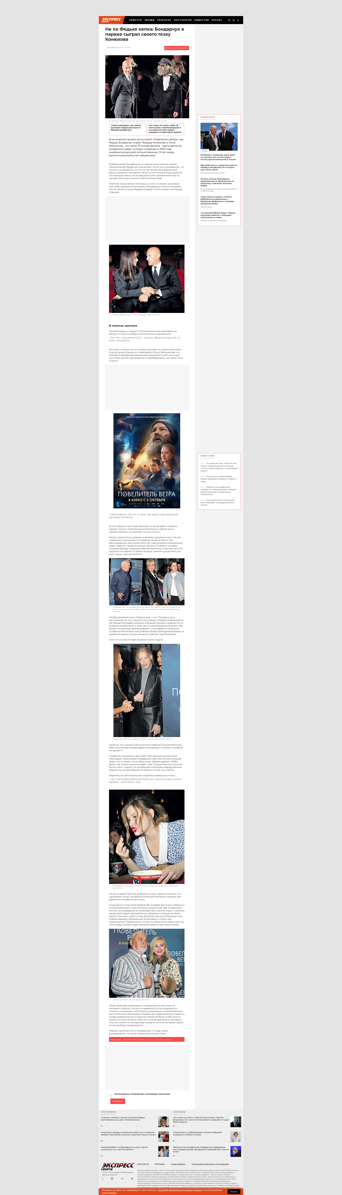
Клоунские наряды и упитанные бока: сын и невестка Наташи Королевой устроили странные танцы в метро (128, 1133)
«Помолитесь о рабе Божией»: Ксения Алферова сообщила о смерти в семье (197, 1133)
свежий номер (130, 1040)
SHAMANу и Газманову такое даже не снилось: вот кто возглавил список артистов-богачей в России (218, 157)
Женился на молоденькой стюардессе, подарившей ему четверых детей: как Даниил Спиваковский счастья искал (201, 1149)
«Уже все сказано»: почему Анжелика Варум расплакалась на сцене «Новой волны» (123, 1118)
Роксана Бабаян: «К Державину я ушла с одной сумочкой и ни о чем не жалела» (124, 1148)
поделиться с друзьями (177, 48)
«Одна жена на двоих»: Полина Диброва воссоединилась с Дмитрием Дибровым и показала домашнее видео (217, 200)
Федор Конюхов (164, 1040)
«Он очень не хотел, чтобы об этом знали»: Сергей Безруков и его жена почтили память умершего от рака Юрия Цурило (165, 128)
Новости (135, 20)
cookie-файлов (109, 1193)
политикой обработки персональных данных (180, 1190)
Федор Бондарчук (146, 1040)
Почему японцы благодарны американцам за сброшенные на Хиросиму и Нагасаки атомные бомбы (217, 182)
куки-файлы (178, 1164)
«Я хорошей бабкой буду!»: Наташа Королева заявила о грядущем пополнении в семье (218, 215)
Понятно (234, 1192)
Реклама (160, 1164)
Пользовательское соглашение (210, 1164)
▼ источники (117, 1101)
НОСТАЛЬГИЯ (183, 20)
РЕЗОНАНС (164, 20)
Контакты (143, 1164)
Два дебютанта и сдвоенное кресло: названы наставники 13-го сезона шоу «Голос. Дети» (219, 167)
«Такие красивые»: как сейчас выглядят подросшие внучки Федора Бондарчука (126, 127)
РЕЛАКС (217, 20)
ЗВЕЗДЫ (150, 20)
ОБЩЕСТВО (201, 20)
